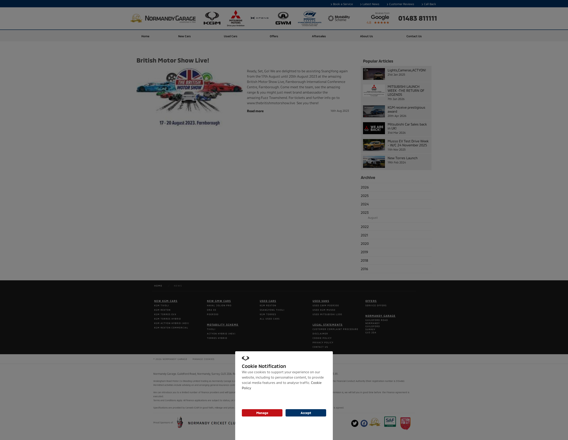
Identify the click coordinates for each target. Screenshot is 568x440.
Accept (306, 413)
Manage (262, 413)
